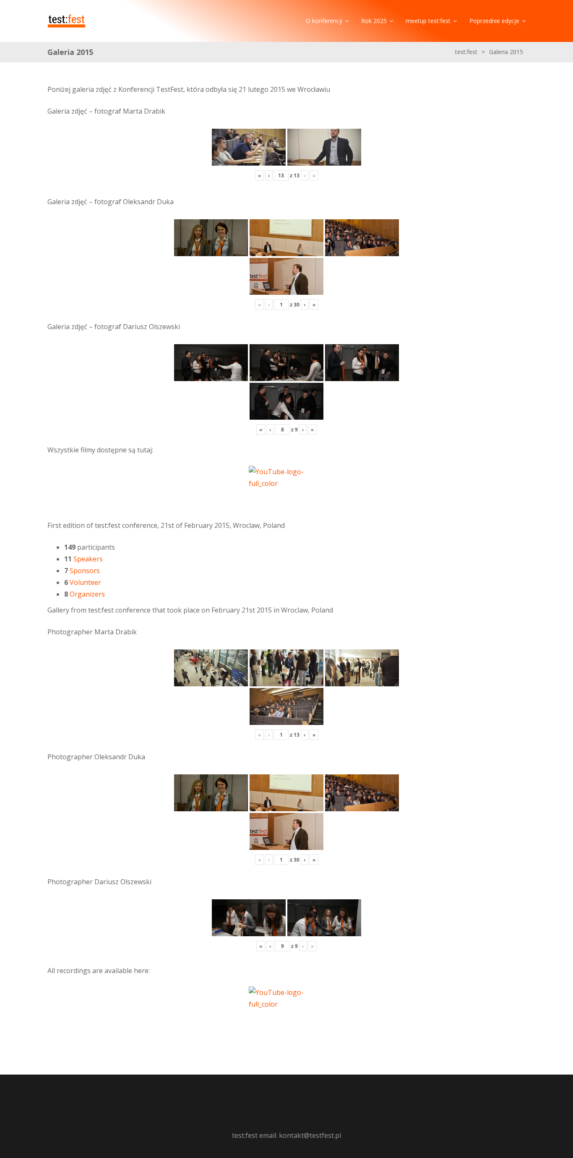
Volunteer (85, 582)
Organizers (87, 594)
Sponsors (85, 570)
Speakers (88, 558)
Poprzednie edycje (494, 21)
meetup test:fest (428, 21)
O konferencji (324, 21)
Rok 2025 (374, 21)
